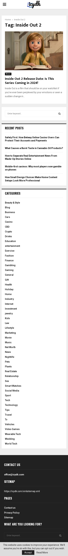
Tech (7, 400)
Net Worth (10, 347)
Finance (9, 260)
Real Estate (11, 371)
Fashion (9, 255)
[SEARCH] (59, 113)
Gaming (9, 270)
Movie (8, 74)
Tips (7, 410)
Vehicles (9, 424)
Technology (11, 405)
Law (7, 323)
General (9, 275)
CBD (7, 226)
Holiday (9, 289)
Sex (7, 381)
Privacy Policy (11, 512)
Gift (7, 279)
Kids (7, 318)
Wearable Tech (13, 434)
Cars (7, 217)
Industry (9, 299)
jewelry (9, 313)
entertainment (12, 246)
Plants (8, 366)
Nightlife (9, 357)
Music (8, 342)
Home (8, 294)
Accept (28, 552)
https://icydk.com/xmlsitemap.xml (22, 491)
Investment (11, 308)
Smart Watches (13, 386)
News (8, 352)
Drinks (8, 236)
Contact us (10, 507)
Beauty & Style (12, 202)
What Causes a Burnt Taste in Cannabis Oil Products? (34, 148)
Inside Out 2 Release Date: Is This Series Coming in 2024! (29, 81)
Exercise (9, 250)
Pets (7, 361)
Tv (6, 419)
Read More (42, 552)
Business (10, 212)
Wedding (10, 439)
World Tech (11, 443)
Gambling (10, 265)
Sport (8, 395)
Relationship (11, 376)
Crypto (8, 231)
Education (10, 241)
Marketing (10, 333)
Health (8, 284)
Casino (9, 222)
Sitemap (8, 517)
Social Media (12, 390)
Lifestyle (9, 328)
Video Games (12, 429)
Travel (8, 414)
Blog (7, 207)
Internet (9, 304)
